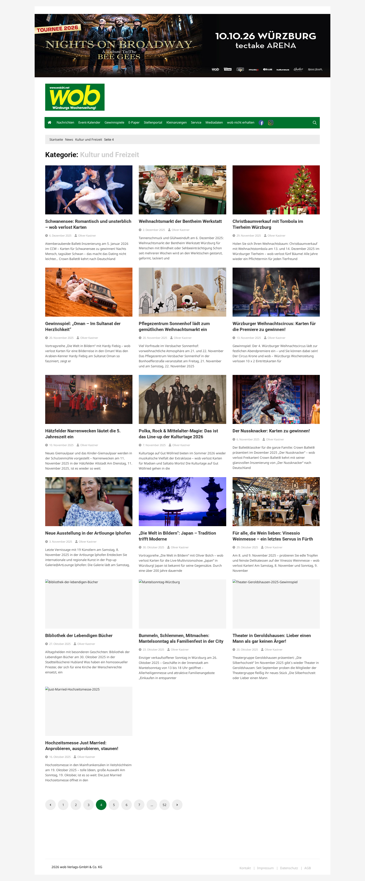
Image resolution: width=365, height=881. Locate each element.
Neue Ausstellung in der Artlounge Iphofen (88, 533)
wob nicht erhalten (74, 10)
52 (164, 805)
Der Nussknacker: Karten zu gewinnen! (271, 430)
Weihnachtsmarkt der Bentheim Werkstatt (180, 221)
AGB (307, 868)
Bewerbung (124, 10)
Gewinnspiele (114, 122)
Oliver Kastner (87, 235)
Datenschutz (289, 868)
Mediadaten (52, 10)
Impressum (108, 10)
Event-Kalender (89, 122)
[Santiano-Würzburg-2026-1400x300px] (182, 45)
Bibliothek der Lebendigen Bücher (79, 635)
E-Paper (134, 122)
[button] (315, 122)
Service (196, 122)
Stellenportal (153, 122)
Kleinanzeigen (176, 122)
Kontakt (93, 10)
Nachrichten (65, 122)
